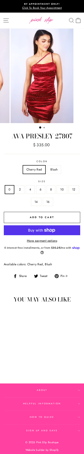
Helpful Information (42, 403)
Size (42, 181)
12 (73, 189)
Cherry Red (34, 169)
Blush (54, 169)
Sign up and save (42, 430)
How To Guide (42, 417)
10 (62, 189)
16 (48, 201)
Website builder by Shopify (42, 450)
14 (36, 201)
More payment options (42, 240)
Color (42, 161)
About (42, 390)
